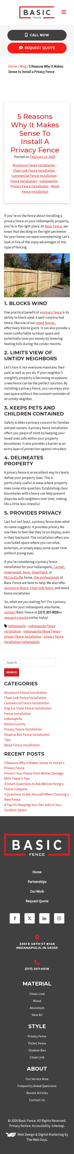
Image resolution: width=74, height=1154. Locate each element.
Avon (26, 572)
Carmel (59, 567)
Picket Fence (37, 1043)
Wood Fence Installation (22, 745)
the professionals (46, 577)
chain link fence (41, 588)
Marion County (14, 724)
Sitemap (57, 1126)
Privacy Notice (20, 1126)
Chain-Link (37, 994)
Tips (7, 739)
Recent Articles (37, 1093)
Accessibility (41, 1126)
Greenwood (12, 572)
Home (12, 66)
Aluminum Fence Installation (34, 165)
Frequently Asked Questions (37, 1086)
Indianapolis (48, 181)
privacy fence (52, 312)
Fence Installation (23, 181)
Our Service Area (37, 1079)
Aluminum (37, 1008)
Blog (23, 66)
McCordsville (13, 577)
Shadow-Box (37, 1050)
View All (37, 1015)
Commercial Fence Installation (34, 175)
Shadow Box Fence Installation (27, 734)
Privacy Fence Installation (29, 186)
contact (10, 612)
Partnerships (37, 882)
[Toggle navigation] (64, 12)
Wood (37, 1001)
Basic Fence (53, 226)
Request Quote (39, 48)
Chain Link (37, 1057)
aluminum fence (16, 588)
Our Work (37, 891)
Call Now (39, 35)
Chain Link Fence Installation (34, 170)
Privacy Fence (37, 1036)
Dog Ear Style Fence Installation (27, 708)
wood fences (45, 323)
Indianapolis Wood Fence (41, 631)
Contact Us (37, 1100)
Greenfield (39, 572)
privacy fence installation (22, 636)
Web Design (26, 1134)
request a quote (16, 617)
